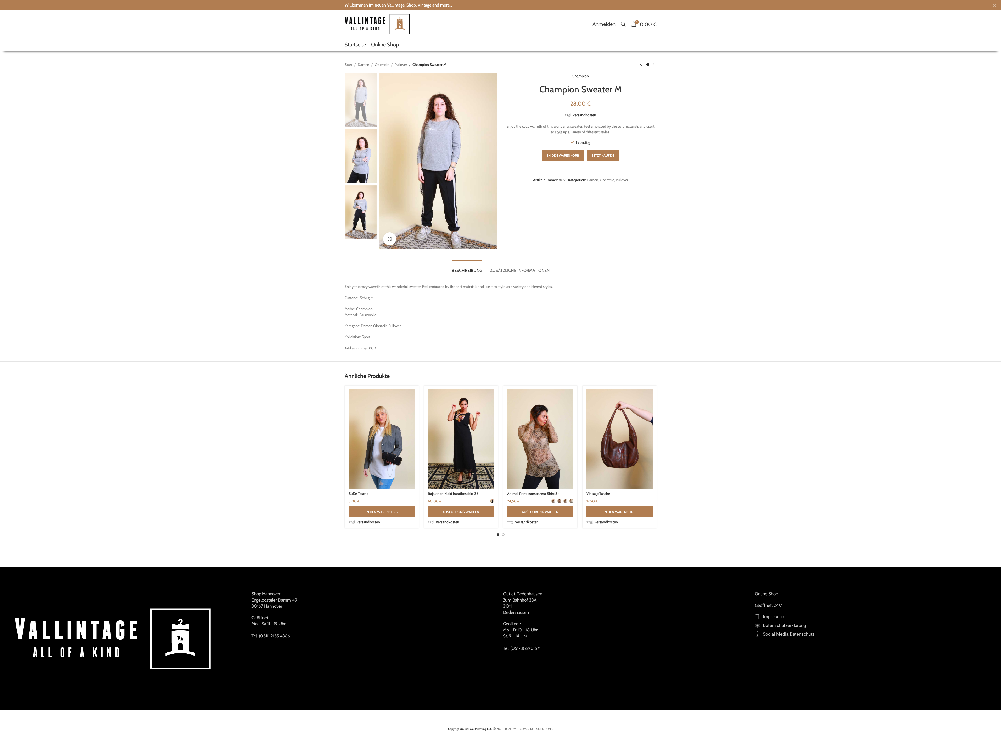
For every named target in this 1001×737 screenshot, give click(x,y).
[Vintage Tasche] (619, 439)
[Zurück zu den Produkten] (647, 65)
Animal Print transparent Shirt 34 (533, 493)
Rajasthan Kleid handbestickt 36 (453, 493)
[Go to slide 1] (498, 534)
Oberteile (382, 64)
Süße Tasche (358, 493)
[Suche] (623, 24)
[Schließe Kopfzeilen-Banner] (994, 5)
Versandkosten (584, 115)
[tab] (467, 268)
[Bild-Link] (114, 638)
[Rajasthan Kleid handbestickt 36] (461, 439)
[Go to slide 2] (503, 534)
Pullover (401, 64)
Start (348, 64)
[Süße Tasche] (382, 439)
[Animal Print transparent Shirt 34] (540, 439)
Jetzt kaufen (603, 155)
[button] (382, 511)
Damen (363, 64)
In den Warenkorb (563, 155)
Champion (580, 76)
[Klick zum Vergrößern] (389, 238)
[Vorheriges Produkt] (641, 65)
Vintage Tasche (598, 493)
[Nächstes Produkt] (653, 65)
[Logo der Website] (377, 23)
